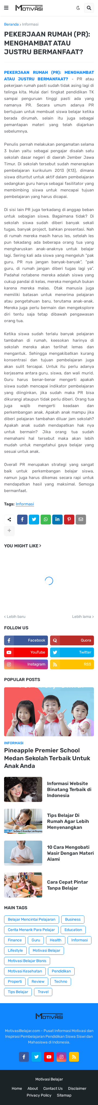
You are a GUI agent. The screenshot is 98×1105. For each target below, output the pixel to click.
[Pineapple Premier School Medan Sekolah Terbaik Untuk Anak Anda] (49, 711)
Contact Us (53, 1088)
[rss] (74, 1057)
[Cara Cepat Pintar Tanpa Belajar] (23, 885)
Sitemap (64, 1095)
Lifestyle (15, 950)
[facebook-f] (24, 1057)
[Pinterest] (69, 519)
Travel (43, 992)
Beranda (11, 24)
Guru (36, 940)
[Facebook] (22, 519)
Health (56, 940)
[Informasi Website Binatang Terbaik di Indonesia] (23, 789)
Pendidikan (61, 971)
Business (73, 919)
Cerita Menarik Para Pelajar (31, 929)
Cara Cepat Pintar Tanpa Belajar (67, 885)
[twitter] (36, 1057)
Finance (15, 940)
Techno (60, 981)
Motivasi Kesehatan (25, 971)
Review (38, 981)
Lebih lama (81, 617)
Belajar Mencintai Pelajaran (31, 919)
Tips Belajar (18, 992)
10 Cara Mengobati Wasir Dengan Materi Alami (70, 853)
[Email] (81, 519)
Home (17, 1088)
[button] (6, 8)
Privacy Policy (39, 1095)
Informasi (30, 24)
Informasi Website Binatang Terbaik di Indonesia (69, 789)
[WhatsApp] (46, 519)
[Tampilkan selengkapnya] (9, 531)
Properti (15, 981)
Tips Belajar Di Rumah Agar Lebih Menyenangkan (68, 821)
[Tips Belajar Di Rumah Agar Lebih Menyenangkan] (23, 821)
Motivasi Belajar (46, 950)
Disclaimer (77, 1088)
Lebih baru (16, 617)
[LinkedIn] (57, 519)
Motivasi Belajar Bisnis (27, 961)
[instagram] (61, 1057)
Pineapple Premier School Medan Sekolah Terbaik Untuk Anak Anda (47, 758)
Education (73, 929)
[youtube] (49, 1057)
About (32, 1088)
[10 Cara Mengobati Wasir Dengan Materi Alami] (23, 853)
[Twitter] (34, 519)
